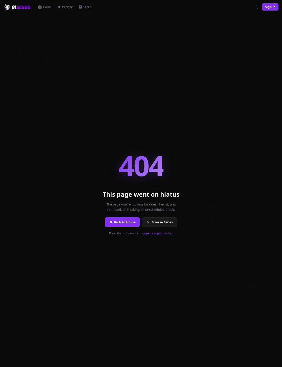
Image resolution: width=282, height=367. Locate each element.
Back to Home (124, 222)
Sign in (270, 7)
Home (47, 7)
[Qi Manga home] (18, 7)
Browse (67, 7)
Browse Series (162, 222)
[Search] (256, 7)
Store (87, 7)
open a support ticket (158, 233)
